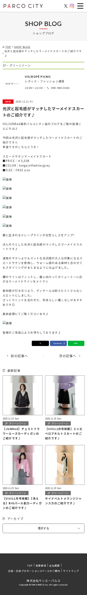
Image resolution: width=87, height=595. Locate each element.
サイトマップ (71, 570)
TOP (30, 565)
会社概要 (54, 565)
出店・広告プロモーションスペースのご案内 (34, 570)
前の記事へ (19, 355)
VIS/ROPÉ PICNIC (38, 76)
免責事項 (41, 565)
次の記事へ (67, 355)
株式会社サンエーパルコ (43, 581)
